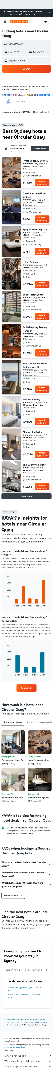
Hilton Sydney (30, 262)
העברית (32, 14)
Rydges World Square (35, 229)
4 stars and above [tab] (13, 722)
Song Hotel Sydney (33, 294)
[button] (50, 13)
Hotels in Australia (12, 1022)
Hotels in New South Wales (34, 1022)
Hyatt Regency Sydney (35, 160)
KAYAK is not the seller (15, 1055)
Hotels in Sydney (14, 1025)
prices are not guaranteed (14, 1047)
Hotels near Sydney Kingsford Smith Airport (24, 989)
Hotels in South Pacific (36, 1019)
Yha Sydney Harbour (34, 464)
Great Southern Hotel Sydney (34, 195)
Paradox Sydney (31, 399)
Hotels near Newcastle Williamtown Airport (24, 996)
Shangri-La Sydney (33, 432)
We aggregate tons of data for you (22, 1061)
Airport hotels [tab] (13, 969)
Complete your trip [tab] (34, 969)
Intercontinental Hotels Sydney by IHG (35, 365)
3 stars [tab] (30, 722)
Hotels (21, 1019)
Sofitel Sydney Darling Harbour (35, 329)
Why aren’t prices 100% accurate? (21, 1066)
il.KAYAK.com (9, 1019)
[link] (26, 688)
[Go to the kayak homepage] (19, 21)
